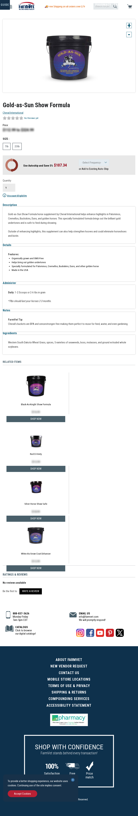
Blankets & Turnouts (28, 4)
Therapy (86, 4)
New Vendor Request (69, 666)
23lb (17, 146)
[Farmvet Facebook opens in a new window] (90, 633)
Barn (117, 4)
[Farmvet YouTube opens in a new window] (100, 633)
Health (71, 4)
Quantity (7, 180)
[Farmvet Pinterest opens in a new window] (110, 633)
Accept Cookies (22, 793)
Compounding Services (69, 699)
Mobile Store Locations (69, 679)
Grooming (55, 4)
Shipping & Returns (69, 692)
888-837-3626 (21, 613)
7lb (6, 146)
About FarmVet (69, 660)
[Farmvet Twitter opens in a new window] (120, 633)
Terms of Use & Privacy (69, 686)
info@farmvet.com (88, 616)
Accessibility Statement (69, 705)
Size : (6, 138)
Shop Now (36, 568)
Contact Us (69, 673)
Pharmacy (103, 4)
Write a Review (30, 591)
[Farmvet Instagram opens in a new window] (80, 633)
